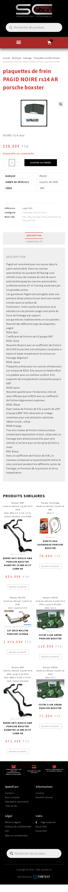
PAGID (44, 216)
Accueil (6, 57)
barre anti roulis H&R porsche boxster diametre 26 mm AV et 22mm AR (17, 728)
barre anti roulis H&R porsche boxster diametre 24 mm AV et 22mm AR (17, 563)
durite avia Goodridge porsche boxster (50, 545)
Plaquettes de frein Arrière (47, 57)
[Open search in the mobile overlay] (34, 27)
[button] (18, 42)
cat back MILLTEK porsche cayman (17, 632)
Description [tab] (34, 235)
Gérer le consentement (16, 835)
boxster (36, 216)
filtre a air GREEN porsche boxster (50, 636)
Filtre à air (50, 631)
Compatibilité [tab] (34, 241)
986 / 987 (26, 216)
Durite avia (50, 537)
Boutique (16, 57)
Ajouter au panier (40, 162)
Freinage (27, 57)
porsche (31, 220)
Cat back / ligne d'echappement (18, 626)
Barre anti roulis (18, 554)
